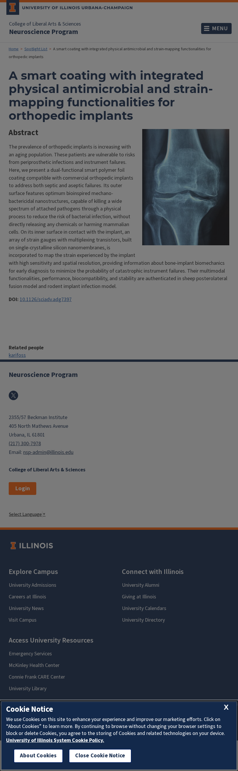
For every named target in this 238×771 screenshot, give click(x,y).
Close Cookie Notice (100, 756)
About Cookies (38, 756)
